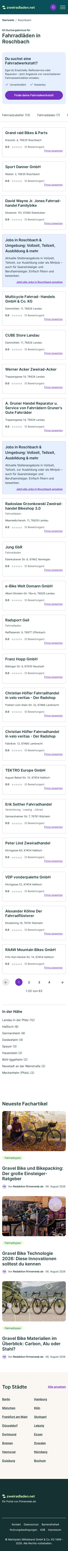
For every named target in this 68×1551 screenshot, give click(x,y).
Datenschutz (31, 1524)
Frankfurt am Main (15, 1417)
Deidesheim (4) (12, 1040)
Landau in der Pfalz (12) (18, 1020)
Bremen (7, 1443)
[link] (34, 142)
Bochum (40, 1460)
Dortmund (9, 1434)
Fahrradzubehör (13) (16, 115)
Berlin (6, 1399)
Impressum (54, 1529)
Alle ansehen (57, 1387)
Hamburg (40, 1399)
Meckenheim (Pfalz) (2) (18, 1072)
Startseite (8, 20)
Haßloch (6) (10, 1026)
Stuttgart (40, 1417)
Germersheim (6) (13, 1033)
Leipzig (39, 1425)
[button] (53, 7)
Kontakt (16, 1524)
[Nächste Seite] (62, 982)
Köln (37, 1408)
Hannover (9, 1452)
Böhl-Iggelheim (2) (15, 1059)
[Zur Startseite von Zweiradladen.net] (18, 7)
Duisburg (8, 1460)
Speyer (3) (9, 1046)
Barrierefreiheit (50, 1524)
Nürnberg (40, 1452)
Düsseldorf (10, 1425)
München (8, 1408)
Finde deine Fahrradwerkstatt (34, 95)
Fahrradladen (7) (48, 115)
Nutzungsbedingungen (23, 1529)
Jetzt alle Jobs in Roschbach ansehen (39, 282)
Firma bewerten (53, 150)
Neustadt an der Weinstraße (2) (23, 1066)
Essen (38, 1434)
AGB (42, 1529)
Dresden (40, 1443)
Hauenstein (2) (12, 1053)
